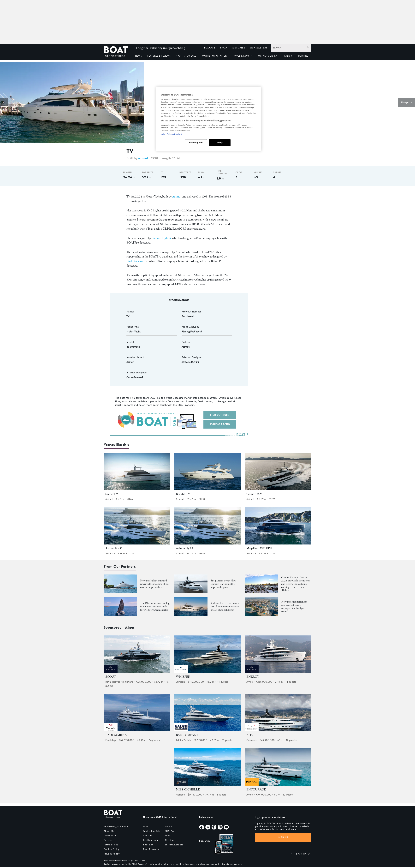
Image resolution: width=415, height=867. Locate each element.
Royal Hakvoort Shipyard (119, 681)
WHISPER (183, 677)
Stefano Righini (161, 238)
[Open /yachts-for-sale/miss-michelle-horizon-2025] (207, 767)
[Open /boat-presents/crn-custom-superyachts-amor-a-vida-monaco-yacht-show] (120, 583)
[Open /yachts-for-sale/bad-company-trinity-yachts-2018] (207, 712)
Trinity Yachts (183, 740)
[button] (4, 102)
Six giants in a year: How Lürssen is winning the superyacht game (223, 584)
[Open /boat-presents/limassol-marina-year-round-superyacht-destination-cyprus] (261, 606)
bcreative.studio (174, 844)
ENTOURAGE (256, 789)
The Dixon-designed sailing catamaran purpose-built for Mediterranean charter (154, 606)
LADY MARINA (116, 735)
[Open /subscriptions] (221, 844)
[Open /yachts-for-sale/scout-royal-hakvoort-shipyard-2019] (137, 654)
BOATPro (170, 831)
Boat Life (148, 844)
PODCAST (209, 47)
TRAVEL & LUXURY (242, 55)
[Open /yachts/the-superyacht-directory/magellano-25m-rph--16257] (278, 525)
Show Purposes (196, 142)
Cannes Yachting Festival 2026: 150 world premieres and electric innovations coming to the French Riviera (295, 584)
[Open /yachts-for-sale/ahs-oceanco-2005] (278, 712)
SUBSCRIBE (238, 47)
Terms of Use (111, 844)
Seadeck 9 (111, 494)
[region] (208, 119)
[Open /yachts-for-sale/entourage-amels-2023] (278, 767)
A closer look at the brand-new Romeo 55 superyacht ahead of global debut (225, 606)
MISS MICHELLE (188, 789)
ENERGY (252, 677)
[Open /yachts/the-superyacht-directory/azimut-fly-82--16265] (207, 525)
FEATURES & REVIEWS (159, 55)
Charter (147, 835)
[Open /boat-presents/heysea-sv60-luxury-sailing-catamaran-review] (120, 606)
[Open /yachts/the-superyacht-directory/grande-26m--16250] (278, 471)
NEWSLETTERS (258, 47)
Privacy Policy (112, 854)
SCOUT (110, 677)
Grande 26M (254, 494)
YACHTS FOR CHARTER (214, 55)
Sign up (283, 837)
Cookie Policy (111, 849)
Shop (167, 835)
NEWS (138, 55)
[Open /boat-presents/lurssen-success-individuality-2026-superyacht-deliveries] (191, 583)
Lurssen (180, 681)
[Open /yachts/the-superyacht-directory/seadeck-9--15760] (137, 471)
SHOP (223, 47)
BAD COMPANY (187, 735)
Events (168, 826)
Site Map (169, 840)
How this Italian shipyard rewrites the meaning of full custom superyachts (154, 584)
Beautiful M (183, 494)
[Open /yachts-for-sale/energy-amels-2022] (278, 654)
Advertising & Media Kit (117, 826)
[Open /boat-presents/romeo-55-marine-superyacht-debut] (191, 606)
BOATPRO (303, 55)
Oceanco (251, 740)
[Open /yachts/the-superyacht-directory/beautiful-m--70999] (207, 471)
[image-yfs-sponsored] (111, 671)
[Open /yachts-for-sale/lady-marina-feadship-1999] (137, 712)
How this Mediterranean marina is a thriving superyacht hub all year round (294, 606)
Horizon (180, 794)
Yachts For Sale (151, 831)
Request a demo (219, 424)
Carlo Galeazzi (135, 261)
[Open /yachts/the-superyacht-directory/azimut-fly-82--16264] (137, 525)
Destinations (150, 840)
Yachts (147, 826)
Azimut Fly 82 (113, 548)
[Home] (118, 52)
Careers (108, 840)
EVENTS (288, 55)
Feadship (110, 740)
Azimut (143, 158)
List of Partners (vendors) (171, 134)
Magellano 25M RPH (259, 548)
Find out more (219, 415)
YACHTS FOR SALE (186, 55)
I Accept (219, 142)
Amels (249, 681)
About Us (109, 831)
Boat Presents (151, 849)
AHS (249, 735)
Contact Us (110, 835)
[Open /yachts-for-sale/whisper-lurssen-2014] (207, 654)
